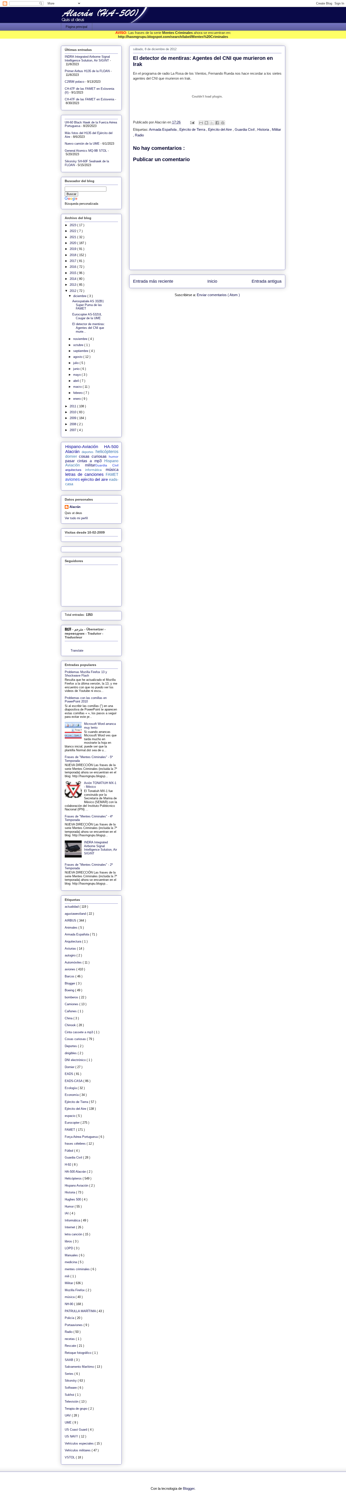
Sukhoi (70, 1394)
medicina (71, 1262)
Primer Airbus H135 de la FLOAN (87, 71)
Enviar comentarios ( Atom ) (218, 295)
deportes (87, 452)
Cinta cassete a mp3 (79, 1032)
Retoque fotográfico (78, 1353)
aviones (72, 479)
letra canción (74, 1234)
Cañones (71, 1011)
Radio (139, 135)
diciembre (80, 296)
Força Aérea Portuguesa (82, 1137)
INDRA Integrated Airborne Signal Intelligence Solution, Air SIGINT (87, 58)
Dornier (70, 1067)
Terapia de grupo (76, 1408)
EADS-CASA (74, 1081)
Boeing (70, 990)
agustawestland (76, 913)
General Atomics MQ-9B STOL (86, 150)
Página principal (76, 27)
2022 (73, 231)
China (69, 1018)
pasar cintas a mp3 (83, 461)
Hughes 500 (73, 1199)
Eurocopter (72, 1122)
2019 (73, 249)
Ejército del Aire (220, 129)
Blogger (70, 983)
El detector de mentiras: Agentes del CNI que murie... (88, 327)
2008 (73, 424)
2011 (73, 406)
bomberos (72, 997)
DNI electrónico (76, 1060)
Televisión (72, 1401)
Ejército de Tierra (192, 129)
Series (69, 1374)
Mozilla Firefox (75, 1290)
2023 (73, 225)
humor (113, 456)
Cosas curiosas (76, 1039)
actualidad (72, 906)
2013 (73, 284)
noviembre (80, 339)
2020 (73, 243)
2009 (73, 418)
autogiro (70, 955)
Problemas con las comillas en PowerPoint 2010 (86, 699)
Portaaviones (74, 1325)
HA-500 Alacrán (76, 1171)
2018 (73, 255)
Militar (276, 129)
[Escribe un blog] (206, 122)
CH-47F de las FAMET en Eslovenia (89, 99)
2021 (73, 237)
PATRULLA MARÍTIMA (81, 1311)
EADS (69, 1074)
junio (76, 369)
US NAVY (72, 1436)
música (112, 469)
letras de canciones (84, 474)
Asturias (71, 948)
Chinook (71, 1025)
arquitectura (73, 470)
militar (90, 465)
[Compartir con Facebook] (217, 122)
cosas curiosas (93, 456)
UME (68, 1422)
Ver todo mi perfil (76, 518)
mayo (77, 374)
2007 (73, 430)
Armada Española (163, 129)
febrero (78, 393)
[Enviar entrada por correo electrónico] (192, 122)
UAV (68, 1415)
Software (71, 1387)
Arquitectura (73, 941)
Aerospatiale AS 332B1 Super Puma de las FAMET (88, 304)
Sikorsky (71, 1380)
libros (69, 1241)
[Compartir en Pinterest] (222, 122)
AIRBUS (71, 920)
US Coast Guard (76, 1429)
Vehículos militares (78, 1450)
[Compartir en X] (211, 122)
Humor (70, 1206)
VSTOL (70, 1457)
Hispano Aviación (77, 1185)
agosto (78, 357)
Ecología (71, 1088)
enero (77, 398)
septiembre (81, 351)
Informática (73, 1220)
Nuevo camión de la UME (82, 143)
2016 (73, 267)
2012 (73, 291)
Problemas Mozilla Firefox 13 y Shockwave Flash (86, 674)
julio (76, 363)
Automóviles (74, 962)
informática (93, 470)
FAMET (112, 475)
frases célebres (76, 1143)
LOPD (69, 1248)
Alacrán (74, 507)
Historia (263, 129)
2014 (73, 279)
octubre (78, 345)
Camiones (72, 1004)
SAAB (69, 1360)
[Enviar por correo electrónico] (201, 122)
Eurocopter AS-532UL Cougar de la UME (87, 316)
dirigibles (71, 1053)
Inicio (212, 281)
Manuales (72, 1255)
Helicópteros (74, 1178)
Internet (70, 1227)
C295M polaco (74, 81)
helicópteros (107, 451)
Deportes (71, 1046)
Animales (71, 927)
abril (76, 381)
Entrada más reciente (153, 281)
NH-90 (69, 1304)
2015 (73, 273)
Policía (70, 1318)
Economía (72, 1095)
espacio (70, 1116)
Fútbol (69, 1150)
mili (67, 1276)
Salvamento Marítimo (80, 1366)
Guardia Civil (245, 129)
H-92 (68, 1164)
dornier (71, 456)
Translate (77, 650)
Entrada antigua (267, 281)
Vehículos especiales (80, 1443)
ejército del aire (94, 479)
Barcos (70, 976)
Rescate (71, 1345)
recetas (70, 1339)
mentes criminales (78, 1269)
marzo (78, 386)
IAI (67, 1213)
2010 (73, 412)
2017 (73, 261)
